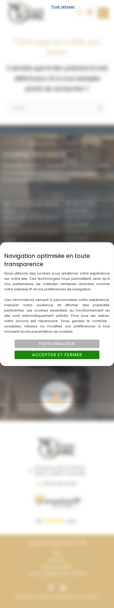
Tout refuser (63, 6)
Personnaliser (57, 344)
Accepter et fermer (57, 355)
